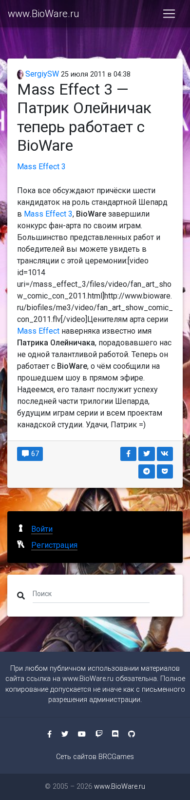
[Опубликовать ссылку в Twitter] (146, 454)
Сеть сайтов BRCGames (95, 757)
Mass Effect (38, 331)
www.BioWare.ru (43, 14)
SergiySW (41, 74)
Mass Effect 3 (41, 166)
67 (34, 454)
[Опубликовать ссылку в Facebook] (128, 454)
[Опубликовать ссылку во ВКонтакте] (165, 454)
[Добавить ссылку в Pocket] (165, 471)
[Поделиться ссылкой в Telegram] (146, 471)
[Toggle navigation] (169, 13)
